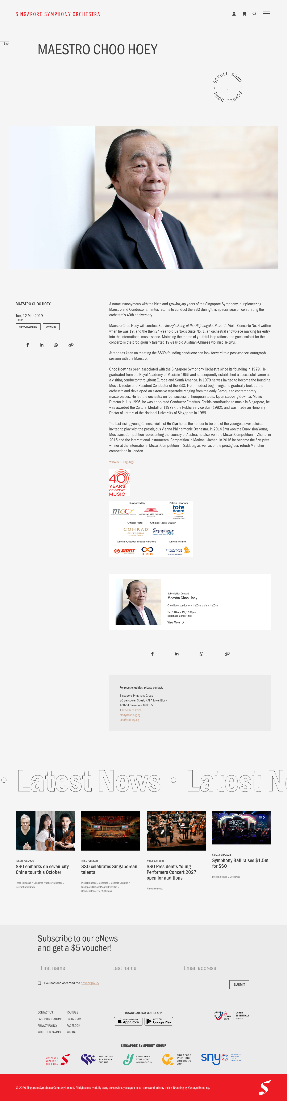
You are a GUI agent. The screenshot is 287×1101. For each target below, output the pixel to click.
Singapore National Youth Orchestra (99, 887)
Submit (239, 984)
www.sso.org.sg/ (122, 461)
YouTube (72, 1012)
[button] (254, 13)
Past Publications (50, 1019)
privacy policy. (163, 1087)
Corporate (235, 876)
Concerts (51, 326)
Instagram (74, 1019)
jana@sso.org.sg (129, 719)
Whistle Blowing (49, 1032)
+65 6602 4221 (131, 710)
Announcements (28, 326)
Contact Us (45, 1012)
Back (6, 43)
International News (25, 887)
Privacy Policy (47, 1025)
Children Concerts (90, 891)
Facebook (73, 1025)
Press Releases (23, 882)
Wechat (72, 1032)
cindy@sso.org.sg (130, 714)
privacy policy (90, 982)
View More (173, 622)
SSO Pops (107, 891)
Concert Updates (53, 882)
